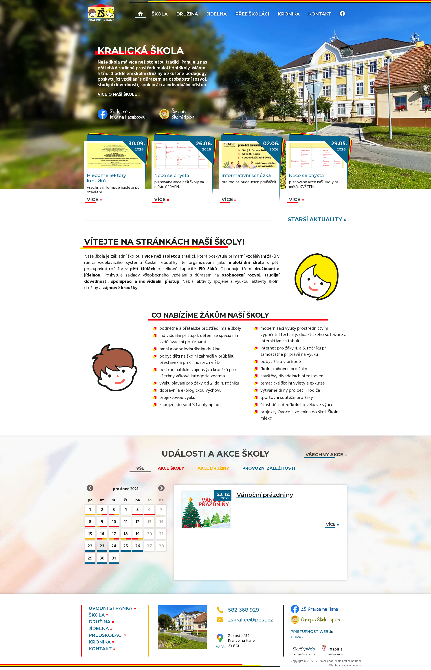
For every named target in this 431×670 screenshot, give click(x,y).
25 (125, 546)
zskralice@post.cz (250, 620)
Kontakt (319, 14)
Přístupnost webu (311, 632)
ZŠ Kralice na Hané (319, 609)
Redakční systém (304, 654)
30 (102, 558)
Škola (160, 14)
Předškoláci (252, 14)
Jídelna (217, 14)
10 (114, 522)
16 (102, 534)
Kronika (289, 14)
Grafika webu (335, 654)
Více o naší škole (117, 94)
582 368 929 (243, 610)
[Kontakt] (342, 14)
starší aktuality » (317, 219)
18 (125, 534)
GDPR (296, 637)
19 (137, 534)
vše (140, 468)
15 (90, 534)
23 (102, 546)
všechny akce (324, 454)
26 (137, 546)
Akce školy (171, 468)
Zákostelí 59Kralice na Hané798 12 (241, 641)
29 (90, 558)
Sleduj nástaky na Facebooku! (128, 114)
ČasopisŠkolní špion (183, 114)
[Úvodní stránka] (101, 12)
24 (114, 546)
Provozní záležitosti (268, 468)
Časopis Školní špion (320, 619)
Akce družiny (213, 468)
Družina (187, 14)
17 (114, 534)
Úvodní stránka (111, 608)
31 (114, 558)
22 (90, 546)
